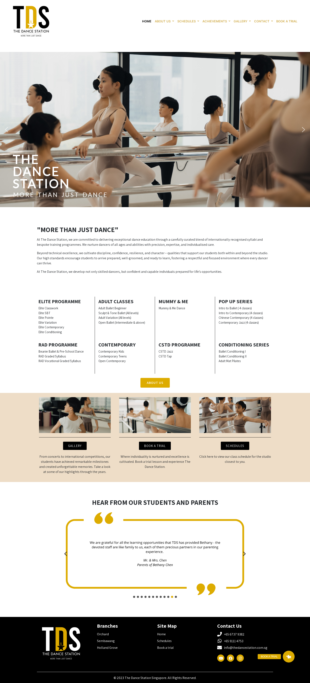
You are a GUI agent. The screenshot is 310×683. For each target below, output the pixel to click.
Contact (262, 21)
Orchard (103, 634)
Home (146, 21)
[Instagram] (240, 658)
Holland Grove (107, 647)
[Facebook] (230, 658)
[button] (6, 129)
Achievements (214, 21)
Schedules (186, 21)
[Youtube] (220, 658)
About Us (163, 21)
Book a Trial (286, 21)
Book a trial (165, 647)
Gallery (240, 21)
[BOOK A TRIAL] (289, 657)
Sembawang (106, 641)
